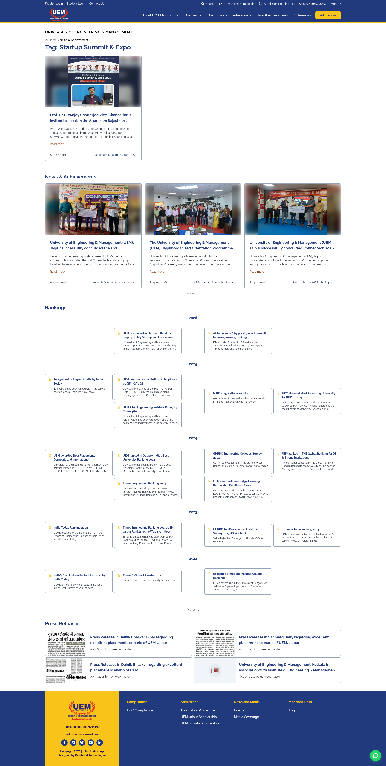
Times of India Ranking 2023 (300, 529)
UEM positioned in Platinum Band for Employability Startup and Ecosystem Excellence (148, 337)
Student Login (76, 3)
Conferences (302, 15)
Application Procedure (198, 710)
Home (52, 40)
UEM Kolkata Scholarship (200, 723)
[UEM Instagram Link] (73, 742)
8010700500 (300, 4)
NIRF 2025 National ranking (231, 393)
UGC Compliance (140, 710)
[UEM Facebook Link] (64, 742)
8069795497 (319, 4)
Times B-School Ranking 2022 (143, 575)
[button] (375, 755)
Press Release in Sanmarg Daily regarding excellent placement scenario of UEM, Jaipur (284, 640)
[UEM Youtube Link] (91, 742)
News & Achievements (272, 15)
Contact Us (96, 3)
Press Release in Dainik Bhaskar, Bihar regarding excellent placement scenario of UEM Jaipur (131, 640)
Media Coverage (246, 717)
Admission (240, 15)
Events (239, 710)
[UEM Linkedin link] (99, 742)
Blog (291, 710)
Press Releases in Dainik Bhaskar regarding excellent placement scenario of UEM (136, 667)
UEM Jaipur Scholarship (199, 717)
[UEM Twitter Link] (82, 742)
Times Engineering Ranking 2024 (144, 483)
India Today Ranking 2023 (71, 527)
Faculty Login (54, 3)
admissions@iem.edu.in (239, 3)
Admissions (328, 15)
